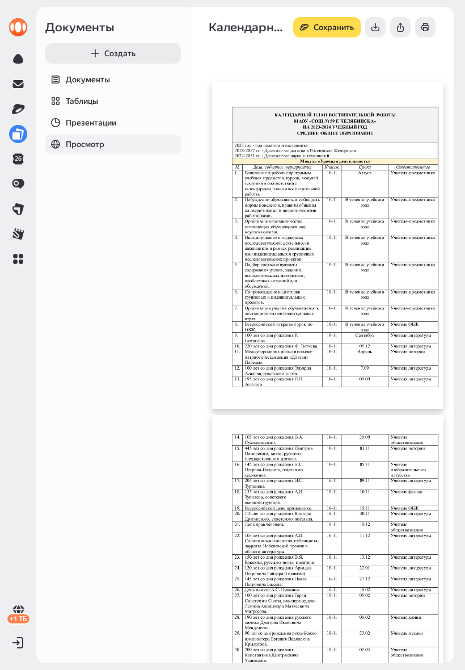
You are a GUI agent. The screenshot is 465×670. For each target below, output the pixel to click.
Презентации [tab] (91, 122)
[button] (18, 259)
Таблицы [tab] (82, 101)
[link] (18, 27)
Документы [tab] (88, 79)
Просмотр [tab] (85, 144)
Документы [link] (80, 27)
